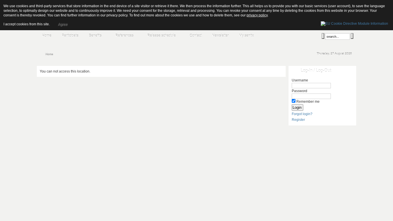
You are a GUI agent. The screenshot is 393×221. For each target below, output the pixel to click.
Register (298, 120)
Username (300, 80)
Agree (62, 24)
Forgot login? (302, 114)
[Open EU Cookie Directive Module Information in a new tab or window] (354, 23)
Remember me (308, 102)
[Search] (323, 36)
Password (299, 91)
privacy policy (257, 15)
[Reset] (352, 36)
